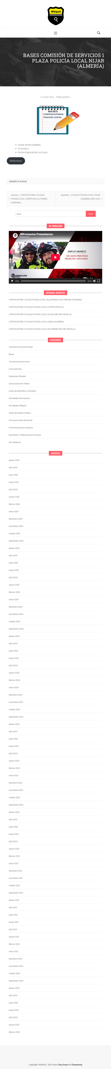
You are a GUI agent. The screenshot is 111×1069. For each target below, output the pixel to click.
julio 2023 (13, 731)
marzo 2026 (14, 496)
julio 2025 (13, 555)
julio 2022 (13, 819)
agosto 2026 (14, 460)
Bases (11, 354)
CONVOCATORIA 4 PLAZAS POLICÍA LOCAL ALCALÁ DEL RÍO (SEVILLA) (40, 314)
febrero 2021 (14, 944)
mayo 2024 (14, 658)
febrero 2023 (14, 768)
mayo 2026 (14, 482)
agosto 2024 (14, 636)
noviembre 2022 (16, 790)
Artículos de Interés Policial (21, 347)
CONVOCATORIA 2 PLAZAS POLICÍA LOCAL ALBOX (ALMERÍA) (36, 321)
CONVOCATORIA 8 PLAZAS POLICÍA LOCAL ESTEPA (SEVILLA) (36, 307)
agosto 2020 (14, 988)
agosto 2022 (14, 812)
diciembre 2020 (15, 958)
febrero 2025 (14, 592)
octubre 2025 (14, 533)
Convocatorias (15, 369)
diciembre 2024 (15, 606)
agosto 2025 (14, 548)
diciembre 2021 (15, 870)
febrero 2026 (14, 504)
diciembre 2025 (15, 518)
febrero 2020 (14, 1032)
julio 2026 (13, 467)
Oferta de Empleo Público (20, 413)
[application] (55, 257)
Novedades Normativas (19, 398)
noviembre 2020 (16, 966)
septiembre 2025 (16, 540)
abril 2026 (13, 489)
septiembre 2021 (16, 892)
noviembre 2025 (16, 526)
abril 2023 (13, 753)
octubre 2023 (14, 709)
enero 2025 (13, 599)
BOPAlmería (16, 160)
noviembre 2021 (16, 878)
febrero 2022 (14, 856)
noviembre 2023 (16, 702)
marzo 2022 (14, 848)
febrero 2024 (14, 680)
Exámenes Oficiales (17, 376)
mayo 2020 (14, 1010)
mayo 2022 (14, 834)
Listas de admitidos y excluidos (22, 391)
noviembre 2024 (16, 614)
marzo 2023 (14, 760)
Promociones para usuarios (21, 427)
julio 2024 (13, 643)
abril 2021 (13, 929)
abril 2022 (13, 841)
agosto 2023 (14, 724)
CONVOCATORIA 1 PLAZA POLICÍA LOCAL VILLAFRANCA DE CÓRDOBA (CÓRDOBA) (45, 299)
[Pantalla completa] (98, 281)
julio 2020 (13, 995)
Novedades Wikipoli (17, 405)
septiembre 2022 (16, 804)
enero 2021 (13, 951)
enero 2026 (14, 511)
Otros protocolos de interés (20, 420)
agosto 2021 (14, 900)
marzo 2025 (14, 584)
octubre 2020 (14, 973)
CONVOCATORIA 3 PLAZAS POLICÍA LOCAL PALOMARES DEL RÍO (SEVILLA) (42, 329)
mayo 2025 (14, 570)
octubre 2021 (14, 885)
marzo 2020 (14, 1024)
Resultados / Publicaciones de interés (25, 435)
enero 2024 (14, 687)
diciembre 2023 (15, 694)
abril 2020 (13, 1017)
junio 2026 (13, 474)
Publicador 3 (63, 97)
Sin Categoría (15, 442)
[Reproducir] (12, 281)
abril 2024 (13, 665)
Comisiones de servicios (18, 181)
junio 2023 (13, 738)
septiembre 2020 (16, 980)
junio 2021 (13, 914)
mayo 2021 (13, 922)
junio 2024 (13, 650)
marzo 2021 (14, 936)
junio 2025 (13, 562)
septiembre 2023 (16, 716)
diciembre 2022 (15, 782)
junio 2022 (13, 826)
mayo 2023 (14, 746)
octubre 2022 (14, 797)
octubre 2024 (14, 621)
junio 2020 (13, 1002)
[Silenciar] (94, 281)
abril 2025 (13, 577)
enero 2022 (14, 863)
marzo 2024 (14, 672)
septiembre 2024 (16, 628)
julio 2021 (13, 907)
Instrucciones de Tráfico (19, 383)
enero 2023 (14, 775)
